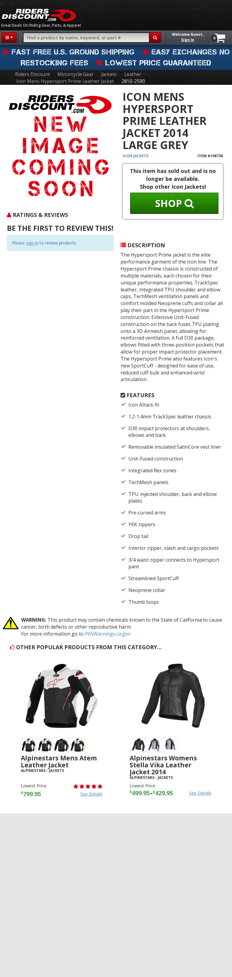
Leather (132, 74)
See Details (91, 794)
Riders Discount (32, 74)
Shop (170, 203)
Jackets (109, 74)
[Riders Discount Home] (39, 15)
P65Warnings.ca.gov (107, 633)
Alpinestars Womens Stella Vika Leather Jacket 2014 (163, 765)
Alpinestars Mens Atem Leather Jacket (59, 761)
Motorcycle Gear (75, 74)
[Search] (155, 37)
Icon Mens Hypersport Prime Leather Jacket (65, 81)
